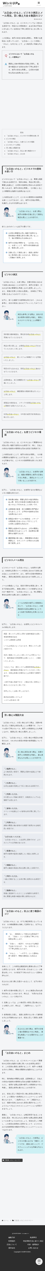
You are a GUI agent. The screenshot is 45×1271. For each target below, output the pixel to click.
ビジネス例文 (11, 139)
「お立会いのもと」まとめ (15, 154)
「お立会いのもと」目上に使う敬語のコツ (21, 151)
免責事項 (33, 1237)
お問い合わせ (33, 1248)
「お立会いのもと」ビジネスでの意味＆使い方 (22, 136)
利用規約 (11, 1241)
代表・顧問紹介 (33, 1244)
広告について (12, 1244)
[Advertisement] (22, 103)
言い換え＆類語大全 (13, 148)
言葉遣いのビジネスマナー (13, 1160)
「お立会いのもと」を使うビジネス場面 (20, 142)
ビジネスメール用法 (13, 145)
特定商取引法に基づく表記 (33, 1241)
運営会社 (11, 1248)
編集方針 (11, 1237)
